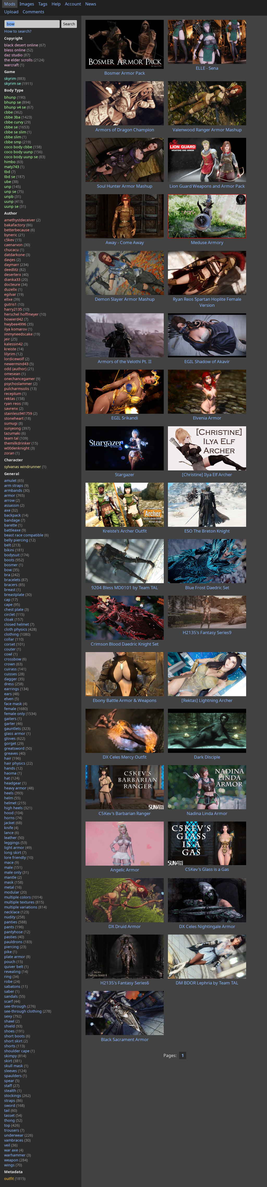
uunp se (15, 206)
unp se (13, 191)
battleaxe (15, 530)
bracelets (16, 579)
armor (14, 495)
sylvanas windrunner (25, 466)
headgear (15, 783)
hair (12, 758)
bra (12, 574)
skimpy (15, 1055)
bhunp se (17, 102)
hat (11, 778)
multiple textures (24, 902)
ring (11, 976)
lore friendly (18, 857)
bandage (14, 520)
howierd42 (16, 319)
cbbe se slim (17, 131)
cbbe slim (15, 136)
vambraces (17, 1140)
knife (11, 827)
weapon (16, 1160)
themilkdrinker (21, 443)
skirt (12, 1060)
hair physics (18, 763)
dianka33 (16, 279)
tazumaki (15, 433)
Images (27, 4)
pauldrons (18, 941)
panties (15, 921)
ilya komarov (18, 329)
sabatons (16, 986)
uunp (13, 201)
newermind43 (19, 363)
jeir (10, 338)
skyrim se (18, 83)
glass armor (17, 733)
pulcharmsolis (20, 388)
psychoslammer (20, 383)
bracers (14, 584)
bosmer (13, 564)
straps (13, 1100)
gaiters (13, 718)
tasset (13, 1115)
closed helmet (19, 624)
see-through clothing (27, 1011)
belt (12, 544)
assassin (14, 505)
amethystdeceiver (22, 219)
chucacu (14, 249)
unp (12, 186)
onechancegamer (22, 378)
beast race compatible (26, 535)
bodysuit (16, 554)
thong (13, 1120)
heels (13, 792)
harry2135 (16, 309)
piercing (15, 946)
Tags (42, 4)
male (13, 867)
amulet (14, 480)
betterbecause (19, 229)
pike (10, 951)
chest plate (16, 609)
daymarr (16, 264)
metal (12, 887)
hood (13, 812)
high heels (18, 807)
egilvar (13, 294)
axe (11, 510)
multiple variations (25, 907)
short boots (17, 1036)
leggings (15, 842)
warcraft (14, 64)
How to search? (17, 31)
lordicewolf (16, 358)
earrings (16, 688)
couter (12, 649)
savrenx (13, 408)
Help (56, 4)
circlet (14, 614)
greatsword (18, 748)
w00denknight (19, 448)
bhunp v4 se (18, 107)
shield (13, 1026)
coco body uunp (23, 151)
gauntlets (17, 728)
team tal (16, 438)
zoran (12, 453)
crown (13, 664)
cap (11, 599)
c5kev (12, 239)
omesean (15, 373)
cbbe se (16, 127)
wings (13, 1164)
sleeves (15, 1070)
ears (11, 693)
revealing (16, 971)
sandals (14, 996)
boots (14, 559)
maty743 (14, 166)
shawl (12, 1021)
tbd (9, 171)
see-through (19, 1006)
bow (11, 569)
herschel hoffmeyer (25, 314)
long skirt (15, 852)
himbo (13, 161)
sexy (12, 1016)
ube (11, 181)
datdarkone (17, 254)
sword (14, 1105)
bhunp (14, 97)
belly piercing (19, 540)
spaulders (15, 1075)
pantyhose (17, 931)
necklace (16, 912)
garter (13, 723)
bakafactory (18, 224)
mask (13, 882)
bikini (13, 549)
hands (13, 768)
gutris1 (14, 304)
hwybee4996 (18, 324)
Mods (9, 4)
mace (11, 862)
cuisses (14, 673)
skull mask (16, 1065)
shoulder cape (19, 1050)
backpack (16, 515)
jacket (13, 822)
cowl (10, 654)
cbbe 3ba (18, 117)
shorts (14, 1045)
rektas (14, 398)
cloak (13, 619)
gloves (14, 738)
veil (10, 1145)
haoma (13, 773)
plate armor (17, 956)
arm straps (16, 485)
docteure (15, 284)
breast (12, 589)
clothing (17, 634)
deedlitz (15, 269)
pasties (14, 936)
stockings (17, 1095)
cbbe (13, 112)
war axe (13, 1150)
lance (11, 832)
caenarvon (17, 244)
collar (13, 639)
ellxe (12, 299)
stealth (12, 1090)
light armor (18, 847)
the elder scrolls (24, 59)
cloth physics (20, 629)
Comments (33, 12)
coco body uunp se (24, 156)
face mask (15, 703)
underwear (18, 1135)
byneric (14, 234)
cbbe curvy (17, 122)
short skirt (16, 1040)
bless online (18, 50)
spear (11, 1080)
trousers (14, 1130)
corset (14, 644)
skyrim (14, 78)
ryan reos (16, 403)
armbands (16, 490)
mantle (13, 877)
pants (13, 926)
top (12, 1125)
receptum (15, 393)
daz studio (17, 54)
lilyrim (13, 353)
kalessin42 (16, 343)
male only (16, 872)
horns (13, 817)
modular (15, 892)
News (90, 4)
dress (13, 683)
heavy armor (19, 788)
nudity (14, 916)
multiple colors (23, 897)
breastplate (18, 594)
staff (11, 1085)
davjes (12, 259)
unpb (12, 196)
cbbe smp (17, 141)
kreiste (13, 348)
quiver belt (16, 966)
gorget (13, 743)
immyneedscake (22, 334)
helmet (15, 802)
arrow (12, 500)
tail (10, 1110)
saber (11, 991)
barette (13, 525)
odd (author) (19, 368)
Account (73, 4)
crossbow (15, 659)
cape (12, 604)
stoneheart (17, 418)
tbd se (14, 176)
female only (20, 713)
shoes (14, 1031)
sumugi (13, 423)
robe (12, 981)
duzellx (13, 289)
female (16, 708)
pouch (13, 961)
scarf (12, 1001)
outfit (14, 1178)
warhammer (17, 1155)
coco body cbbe (22, 146)
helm (12, 797)
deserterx (16, 274)
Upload (11, 12)
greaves (14, 753)
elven (11, 698)
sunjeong (17, 428)
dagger (14, 678)
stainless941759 (20, 413)
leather (14, 837)
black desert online (24, 45)
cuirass (15, 668)
